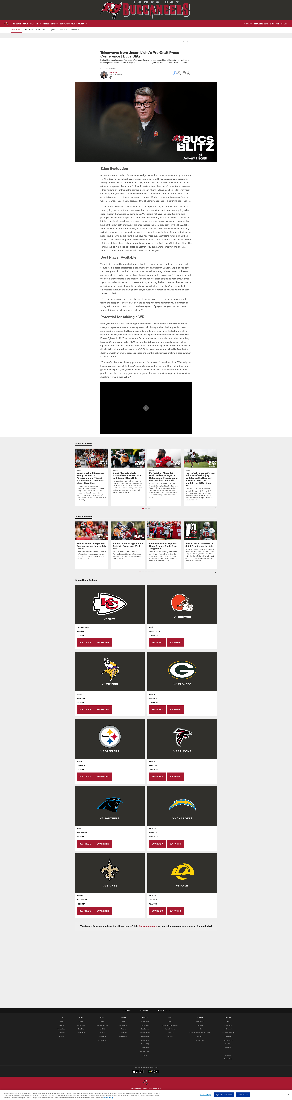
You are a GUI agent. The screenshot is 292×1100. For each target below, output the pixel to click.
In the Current (102, 1040)
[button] (146, 408)
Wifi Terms (200, 1036)
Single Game (145, 1021)
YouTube (228, 1044)
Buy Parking (103, 642)
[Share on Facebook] (175, 74)
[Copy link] (188, 73)
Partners (170, 1036)
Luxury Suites (145, 1040)
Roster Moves (81, 1025)
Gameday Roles (170, 1029)
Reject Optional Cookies (224, 1095)
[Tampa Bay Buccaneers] (146, 1082)
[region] (146, 1095)
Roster (62, 1021)
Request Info (145, 1047)
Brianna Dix (113, 72)
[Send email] (184, 74)
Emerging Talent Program (170, 1025)
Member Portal (144, 1051)
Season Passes (144, 1025)
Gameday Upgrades (145, 1032)
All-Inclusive (145, 1036)
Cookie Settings (205, 1095)
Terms (145, 1055)
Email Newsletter (228, 1040)
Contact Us (170, 1032)
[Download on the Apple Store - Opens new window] (137, 1072)
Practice (123, 1029)
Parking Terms (200, 1040)
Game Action (123, 1025)
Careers (170, 1021)
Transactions (61, 1029)
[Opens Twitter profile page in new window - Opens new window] (111, 77)
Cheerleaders (123, 1036)
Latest (81, 1021)
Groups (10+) (145, 1044)
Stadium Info (200, 1021)
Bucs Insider (102, 1036)
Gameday (200, 1025)
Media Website (228, 1029)
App (228, 1021)
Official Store (228, 1025)
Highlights (102, 1029)
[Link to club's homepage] (6, 23)
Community (81, 1032)
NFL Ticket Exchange (228, 1032)
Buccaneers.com (148, 926)
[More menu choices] (86, 24)
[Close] (288, 1094)
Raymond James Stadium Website (199, 1032)
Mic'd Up (102, 1032)
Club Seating (145, 1029)
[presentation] (216, 509)
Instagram (228, 1055)
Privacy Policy (108, 1098)
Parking (200, 1029)
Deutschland (228, 1059)
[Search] (244, 23)
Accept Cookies (242, 1095)
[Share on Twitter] (179, 74)
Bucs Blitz (81, 1029)
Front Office (61, 1032)
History (61, 1036)
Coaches (61, 1025)
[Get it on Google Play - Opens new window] (153, 1073)
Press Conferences (102, 1025)
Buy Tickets (85, 642)
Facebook (228, 1047)
